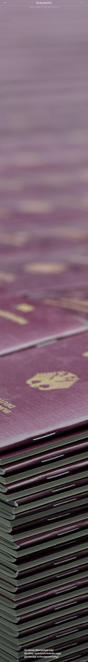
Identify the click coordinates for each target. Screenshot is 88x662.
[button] (5, 3)
